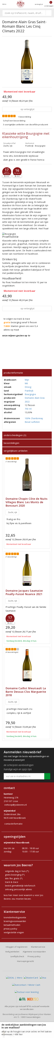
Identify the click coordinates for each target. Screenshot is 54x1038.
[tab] (27, 372)
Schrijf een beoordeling (14, 120)
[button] (6, 171)
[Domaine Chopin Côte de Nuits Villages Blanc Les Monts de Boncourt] (27, 474)
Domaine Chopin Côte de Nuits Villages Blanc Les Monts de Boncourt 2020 (26, 502)
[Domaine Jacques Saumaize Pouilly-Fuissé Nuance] (27, 570)
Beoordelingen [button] (11, 442)
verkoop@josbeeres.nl (15, 804)
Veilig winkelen (12, 951)
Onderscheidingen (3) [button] (15, 435)
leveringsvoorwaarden (15, 921)
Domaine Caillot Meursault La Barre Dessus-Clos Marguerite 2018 (26, 692)
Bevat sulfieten (32, 421)
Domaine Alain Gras (35, 397)
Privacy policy (34, 956)
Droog (28, 387)
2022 (27, 401)
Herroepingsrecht (25, 961)
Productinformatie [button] (13, 372)
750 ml (28, 408)
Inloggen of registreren (16, 946)
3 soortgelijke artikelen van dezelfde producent (25, 124)
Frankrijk (29, 390)
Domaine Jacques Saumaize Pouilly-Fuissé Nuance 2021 (24, 592)
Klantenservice (38, 946)
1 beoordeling (24, 116)
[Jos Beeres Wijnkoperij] (20, 4)
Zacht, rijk (12, 512)
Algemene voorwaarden (34, 951)
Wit (26, 383)
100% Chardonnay (34, 418)
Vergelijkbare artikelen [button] (15, 450)
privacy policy (10, 928)
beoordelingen (30, 1017)
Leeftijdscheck (17, 956)
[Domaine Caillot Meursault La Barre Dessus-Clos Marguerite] (27, 665)
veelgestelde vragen (14, 932)
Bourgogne (30, 394)
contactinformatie (13, 823)
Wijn (27, 379)
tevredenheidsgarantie (15, 917)
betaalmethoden (12, 924)
